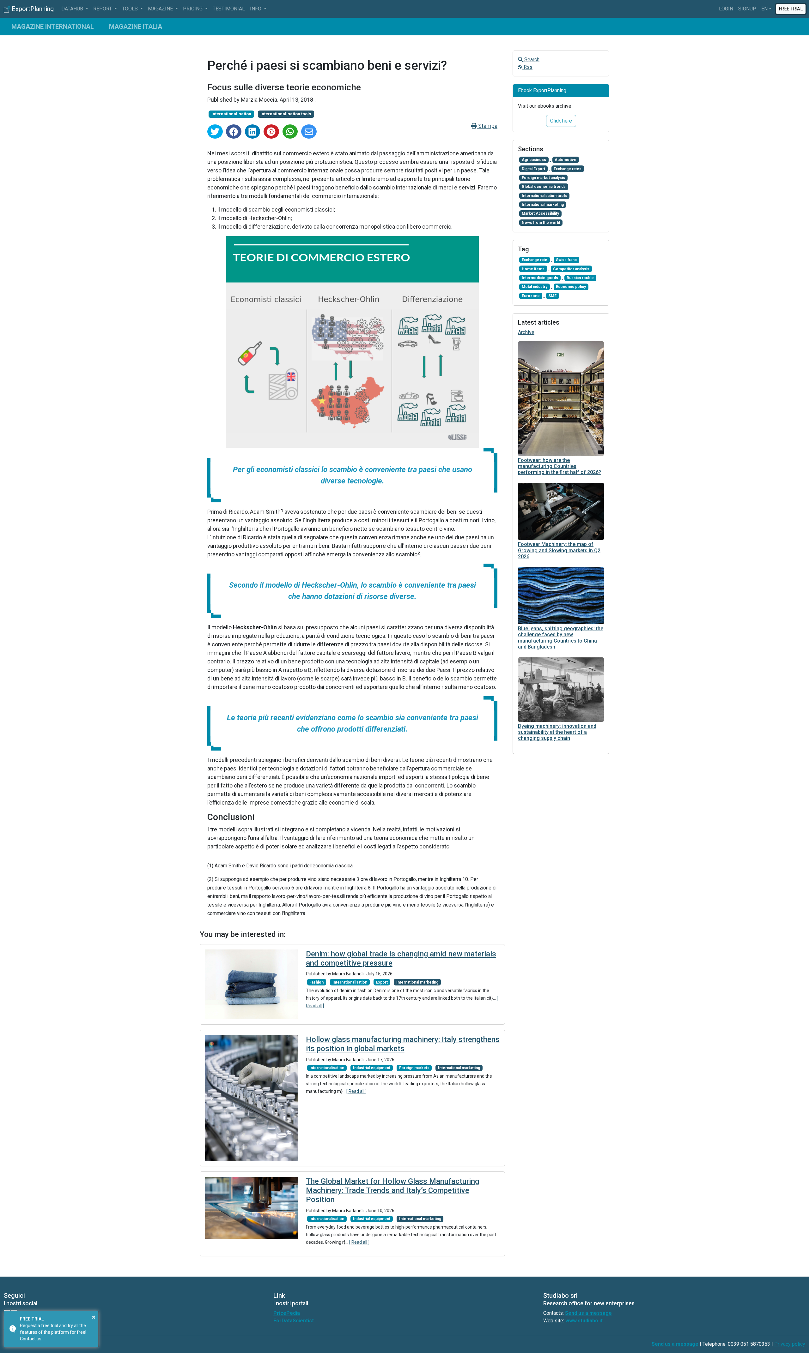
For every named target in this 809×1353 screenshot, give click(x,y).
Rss (527, 67)
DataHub (72, 9)
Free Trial (791, 8)
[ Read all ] (356, 1091)
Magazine (161, 9)
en (764, 9)
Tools (130, 9)
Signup (747, 9)
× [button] (93, 1317)
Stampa (487, 126)
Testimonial (229, 9)
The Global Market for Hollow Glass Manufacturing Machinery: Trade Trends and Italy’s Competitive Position (392, 1190)
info (256, 9)
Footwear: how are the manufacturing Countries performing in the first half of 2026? (559, 466)
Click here (561, 121)
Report (103, 9)
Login (726, 9)
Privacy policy (789, 1344)
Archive (526, 332)
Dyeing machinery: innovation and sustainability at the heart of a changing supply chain (557, 732)
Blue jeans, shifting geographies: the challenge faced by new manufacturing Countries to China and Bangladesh (560, 638)
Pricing (193, 9)
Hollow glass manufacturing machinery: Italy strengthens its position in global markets (403, 1044)
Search (531, 60)
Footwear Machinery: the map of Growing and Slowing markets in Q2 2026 (559, 550)
